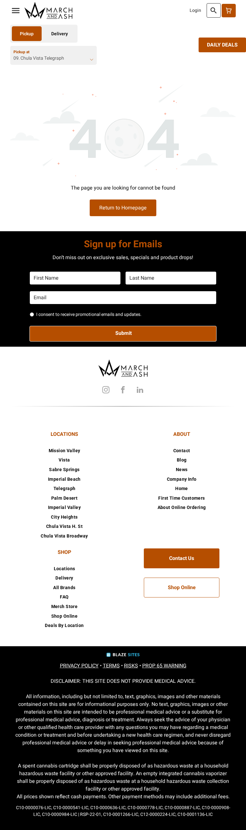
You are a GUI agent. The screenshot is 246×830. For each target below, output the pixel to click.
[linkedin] (140, 391)
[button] (15, 10)
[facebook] (123, 391)
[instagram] (106, 391)
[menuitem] (64, 450)
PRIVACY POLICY (79, 666)
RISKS (131, 666)
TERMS (111, 666)
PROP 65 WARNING (164, 666)
